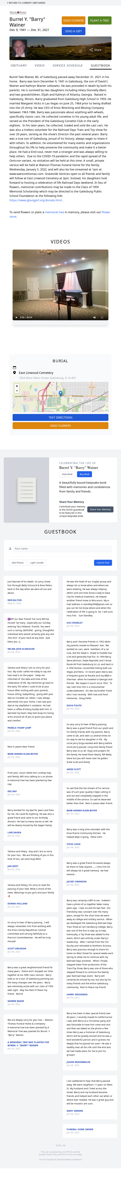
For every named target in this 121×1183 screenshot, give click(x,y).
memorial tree (54, 212)
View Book (67, 474)
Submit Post (103, 562)
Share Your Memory (100, 509)
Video (40, 65)
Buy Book (84, 474)
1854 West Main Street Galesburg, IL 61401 (47, 378)
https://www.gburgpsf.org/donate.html (36, 200)
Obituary (19, 65)
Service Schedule (68, 65)
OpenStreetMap (64, 1159)
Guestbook (100, 65)
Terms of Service (69, 1154)
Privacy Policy (52, 1154)
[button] (61, 394)
